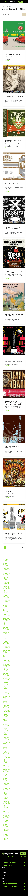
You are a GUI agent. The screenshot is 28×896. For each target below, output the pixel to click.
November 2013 (6, 755)
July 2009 (5, 821)
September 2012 (6, 773)
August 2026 (5, 559)
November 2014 (6, 739)
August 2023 (5, 605)
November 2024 (6, 586)
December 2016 (6, 707)
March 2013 (5, 765)
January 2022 (6, 629)
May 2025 (5, 578)
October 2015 (6, 725)
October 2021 (6, 633)
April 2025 (5, 579)
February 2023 (6, 613)
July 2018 (5, 683)
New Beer (3, 869)
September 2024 (6, 588)
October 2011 (6, 787)
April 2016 (5, 718)
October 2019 (6, 664)
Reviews (3, 876)
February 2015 (6, 735)
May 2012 (5, 778)
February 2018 (6, 689)
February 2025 (6, 582)
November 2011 (6, 785)
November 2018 (6, 678)
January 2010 (6, 814)
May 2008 (5, 839)
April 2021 (5, 641)
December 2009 (6, 815)
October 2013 (6, 756)
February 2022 (6, 628)
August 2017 (5, 697)
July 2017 (5, 698)
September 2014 (6, 742)
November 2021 (6, 632)
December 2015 (6, 723)
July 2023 (5, 606)
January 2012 (6, 783)
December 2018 (6, 677)
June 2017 (5, 700)
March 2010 (5, 811)
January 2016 (6, 721)
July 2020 (5, 652)
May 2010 (5, 808)
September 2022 (6, 619)
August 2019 (5, 666)
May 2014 (5, 747)
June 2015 (5, 730)
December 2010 (6, 799)
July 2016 (5, 714)
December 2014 (6, 738)
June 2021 (5, 638)
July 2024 (5, 591)
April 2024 (5, 595)
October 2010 (6, 802)
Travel (3, 881)
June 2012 (5, 776)
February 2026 (6, 567)
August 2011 (5, 789)
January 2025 (6, 583)
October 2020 (6, 648)
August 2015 (5, 728)
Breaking (3, 867)
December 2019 (6, 661)
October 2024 (6, 587)
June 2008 (5, 838)
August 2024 (5, 590)
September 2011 (6, 788)
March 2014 (5, 750)
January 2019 (6, 675)
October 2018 (6, 679)
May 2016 (5, 716)
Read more (7, 60)
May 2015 (5, 732)
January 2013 (6, 767)
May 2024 (5, 593)
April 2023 (5, 610)
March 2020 (5, 657)
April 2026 (5, 564)
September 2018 (6, 680)
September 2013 (6, 757)
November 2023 (6, 601)
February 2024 (6, 597)
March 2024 (5, 596)
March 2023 (5, 611)
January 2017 (6, 706)
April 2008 (5, 840)
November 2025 (6, 570)
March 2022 (5, 627)
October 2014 (6, 741)
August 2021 (5, 636)
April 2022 (5, 625)
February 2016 (6, 720)
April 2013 (5, 764)
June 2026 (5, 561)
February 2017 (6, 705)
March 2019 (5, 673)
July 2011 (5, 790)
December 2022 (6, 615)
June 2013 (5, 761)
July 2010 (5, 806)
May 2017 (5, 701)
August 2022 (5, 620)
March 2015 (5, 734)
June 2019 (5, 669)
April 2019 (5, 671)
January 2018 (6, 691)
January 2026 (6, 568)
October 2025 (6, 572)
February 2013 (6, 766)
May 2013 (5, 762)
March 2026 (5, 565)
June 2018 (5, 684)
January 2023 (6, 614)
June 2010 (5, 807)
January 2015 (6, 737)
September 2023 (6, 604)
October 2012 (6, 771)
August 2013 (5, 759)
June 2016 (5, 715)
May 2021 (5, 639)
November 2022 (6, 616)
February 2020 (6, 659)
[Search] (24, 14)
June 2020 (5, 654)
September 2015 (6, 726)
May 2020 (5, 655)
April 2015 (5, 733)
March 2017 (5, 703)
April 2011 (5, 794)
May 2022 (5, 624)
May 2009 (5, 824)
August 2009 (5, 820)
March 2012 (5, 780)
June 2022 (5, 623)
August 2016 (5, 712)
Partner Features (5, 880)
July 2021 (5, 637)
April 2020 (5, 656)
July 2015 (5, 729)
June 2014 (5, 746)
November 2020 (6, 647)
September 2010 (6, 803)
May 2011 (5, 793)
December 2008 (6, 830)
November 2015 (6, 724)
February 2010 (6, 812)
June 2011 (5, 792)
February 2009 (6, 828)
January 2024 (6, 599)
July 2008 (5, 837)
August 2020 (5, 651)
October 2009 (6, 817)
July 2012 (5, 775)
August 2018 (5, 682)
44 (22, 547)
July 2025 (5, 575)
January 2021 (6, 645)
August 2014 (5, 743)
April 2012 (5, 779)
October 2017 (6, 695)
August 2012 (5, 774)
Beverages (4, 872)
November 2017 (6, 693)
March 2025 (5, 581)
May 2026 (5, 563)
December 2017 (6, 692)
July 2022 (5, 622)
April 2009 (5, 825)
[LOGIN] (25, 1)
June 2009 (5, 822)
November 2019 (6, 663)
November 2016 (6, 709)
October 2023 (6, 602)
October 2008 (6, 833)
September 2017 (6, 696)
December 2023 (6, 600)
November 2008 (6, 831)
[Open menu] (2, 1)
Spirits (3, 873)
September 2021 (6, 634)
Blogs (3, 878)
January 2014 (6, 752)
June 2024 (5, 592)
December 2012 (6, 769)
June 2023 (5, 608)
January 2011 (6, 798)
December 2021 (6, 631)
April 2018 (5, 687)
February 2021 (6, 643)
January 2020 (6, 660)
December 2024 (6, 584)
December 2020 (6, 646)
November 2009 (6, 816)
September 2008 (6, 834)
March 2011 (5, 796)
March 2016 (5, 719)
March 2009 (5, 826)
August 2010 (5, 805)
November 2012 (6, 770)
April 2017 (5, 702)
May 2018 (5, 686)
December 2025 (6, 569)
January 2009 (6, 829)
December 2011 (6, 784)
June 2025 (5, 577)
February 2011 (6, 797)
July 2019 (5, 668)
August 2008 (5, 835)
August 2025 (5, 574)
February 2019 (6, 674)
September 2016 (6, 711)
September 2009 (6, 819)
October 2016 (6, 710)
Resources (4, 875)
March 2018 (5, 688)
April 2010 (5, 810)
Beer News (4, 870)
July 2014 (5, 744)
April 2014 (5, 748)
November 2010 (6, 801)
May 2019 (5, 670)
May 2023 (5, 609)
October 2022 (6, 618)
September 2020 (6, 650)
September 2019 (6, 665)
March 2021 (5, 642)
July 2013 (5, 760)
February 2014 (6, 751)
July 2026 (5, 560)
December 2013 (6, 753)
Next (14, 550)
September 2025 (6, 573)
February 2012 (6, 782)
